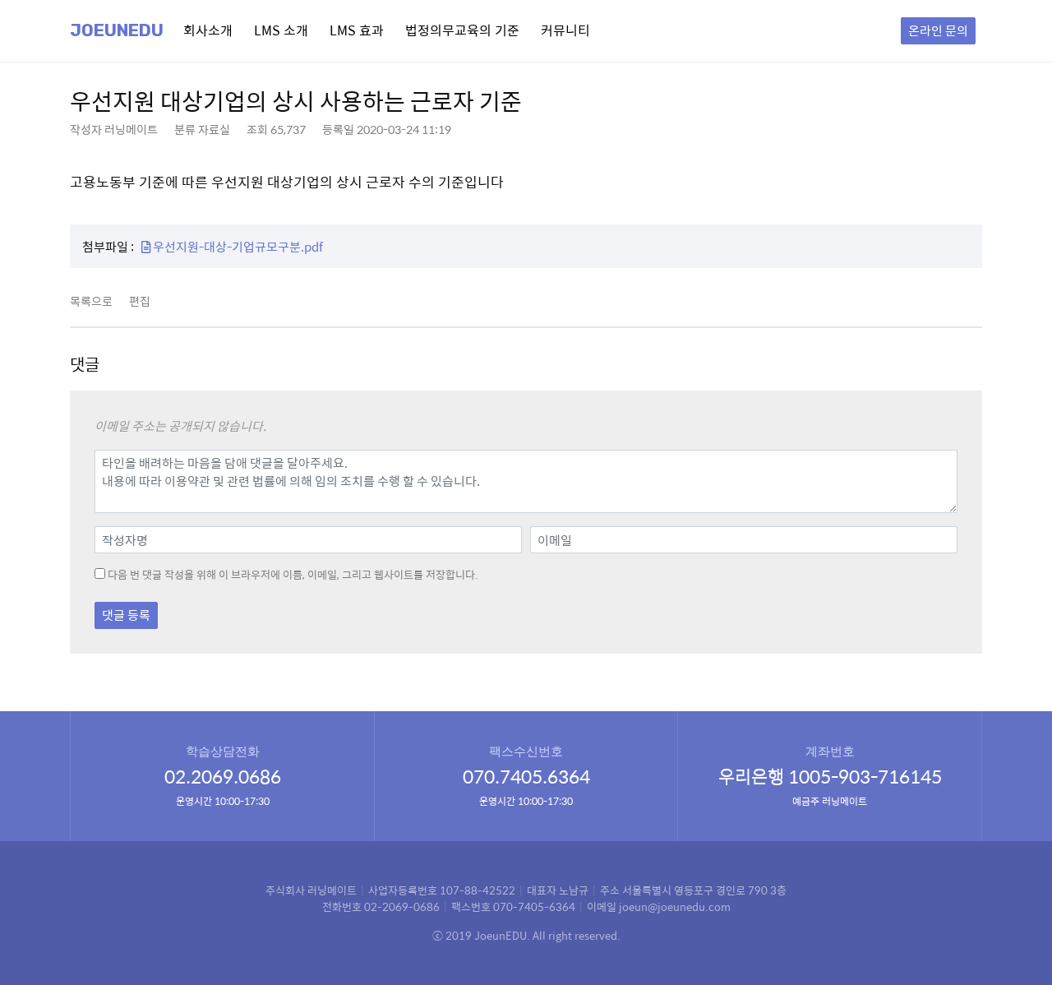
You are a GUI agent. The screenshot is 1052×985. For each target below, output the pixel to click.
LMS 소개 (281, 30)
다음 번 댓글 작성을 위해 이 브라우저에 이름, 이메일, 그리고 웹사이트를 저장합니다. (293, 574)
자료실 (214, 129)
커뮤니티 (565, 30)
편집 (139, 301)
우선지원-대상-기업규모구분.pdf (236, 246)
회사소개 (208, 30)
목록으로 (91, 301)
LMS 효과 (357, 30)
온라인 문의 (938, 30)
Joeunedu (117, 30)
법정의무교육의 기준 (462, 30)
